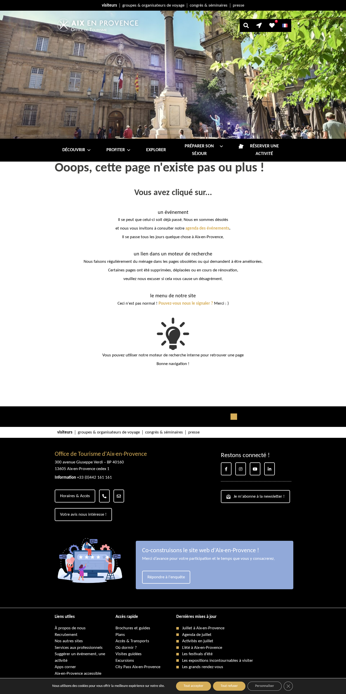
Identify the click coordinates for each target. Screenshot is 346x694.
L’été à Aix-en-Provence (202, 648)
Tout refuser (229, 686)
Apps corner (65, 667)
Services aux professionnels (79, 648)
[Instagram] (240, 468)
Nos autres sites (69, 641)
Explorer (156, 150)
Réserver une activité (264, 150)
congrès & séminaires (208, 5)
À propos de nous (70, 628)
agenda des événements (207, 228)
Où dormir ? (126, 648)
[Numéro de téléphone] (104, 496)
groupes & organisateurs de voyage (153, 5)
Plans (120, 635)
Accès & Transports (132, 641)
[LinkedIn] (269, 468)
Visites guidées (129, 654)
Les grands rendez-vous (202, 667)
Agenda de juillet (197, 635)
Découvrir (73, 150)
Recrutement (66, 635)
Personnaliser (264, 686)
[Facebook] (226, 468)
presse (238, 5)
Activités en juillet (197, 641)
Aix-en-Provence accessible (78, 673)
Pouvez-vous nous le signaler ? (186, 303)
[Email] (118, 496)
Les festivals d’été (197, 654)
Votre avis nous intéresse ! (83, 514)
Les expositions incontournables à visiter (217, 660)
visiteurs (109, 5)
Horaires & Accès (75, 496)
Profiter (115, 150)
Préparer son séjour (199, 150)
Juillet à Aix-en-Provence (203, 628)
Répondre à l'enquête (166, 577)
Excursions (125, 660)
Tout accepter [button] (193, 686)
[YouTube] (255, 468)
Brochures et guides (133, 628)
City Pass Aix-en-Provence (138, 667)
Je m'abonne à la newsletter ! (259, 496)
